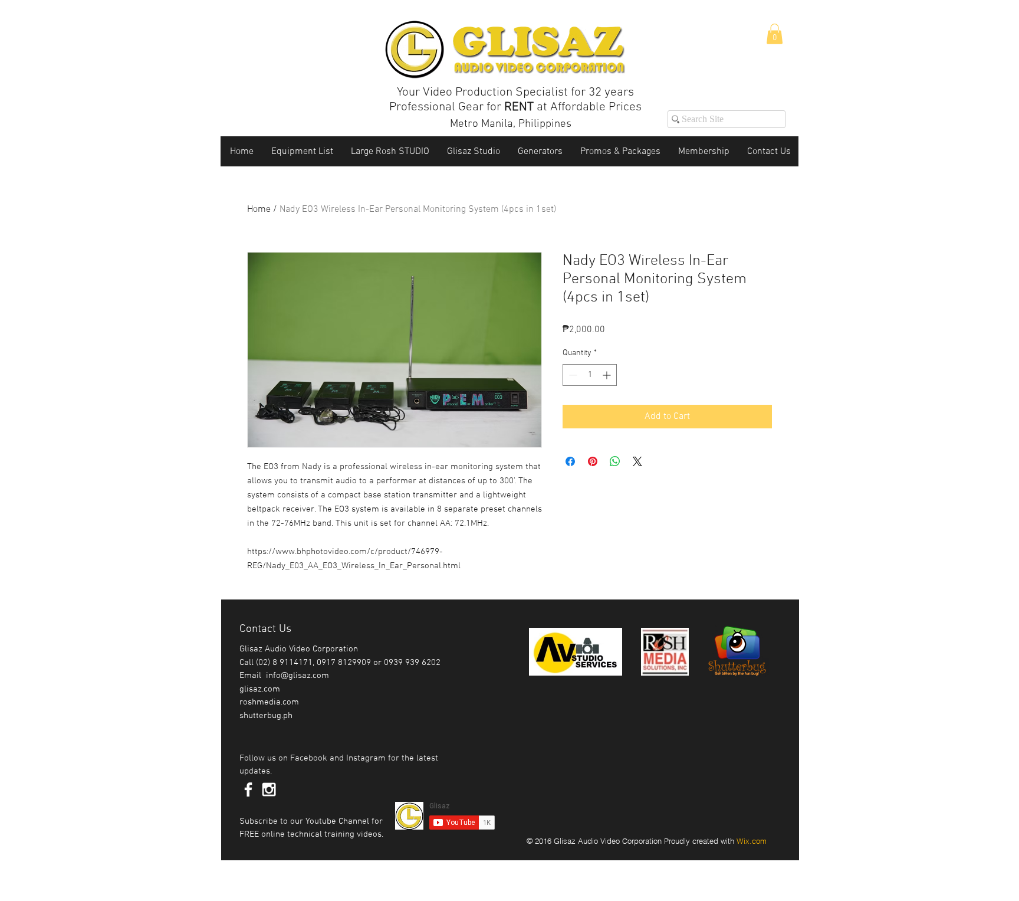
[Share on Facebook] (570, 461)
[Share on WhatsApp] (615, 461)
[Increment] (607, 375)
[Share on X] (637, 461)
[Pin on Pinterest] (593, 461)
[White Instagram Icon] (268, 789)
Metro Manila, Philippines (510, 124)
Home (259, 209)
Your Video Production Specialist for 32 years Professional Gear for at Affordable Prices (515, 99)
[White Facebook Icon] (248, 789)
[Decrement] (571, 375)
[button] (774, 34)
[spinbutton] (589, 375)
